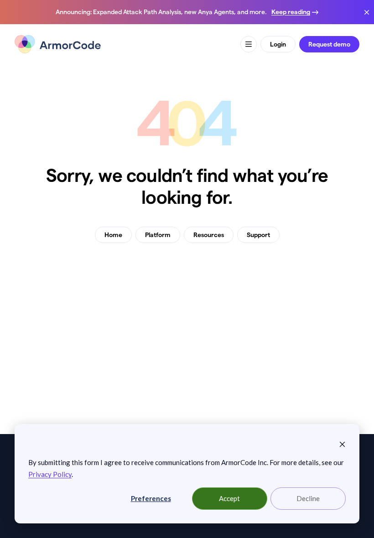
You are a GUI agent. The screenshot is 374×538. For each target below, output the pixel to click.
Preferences (151, 498)
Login (278, 44)
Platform (158, 234)
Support (258, 234)
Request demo (329, 44)
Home (113, 234)
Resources (208, 234)
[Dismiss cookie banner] (342, 444)
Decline (308, 498)
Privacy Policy (50, 474)
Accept (229, 498)
